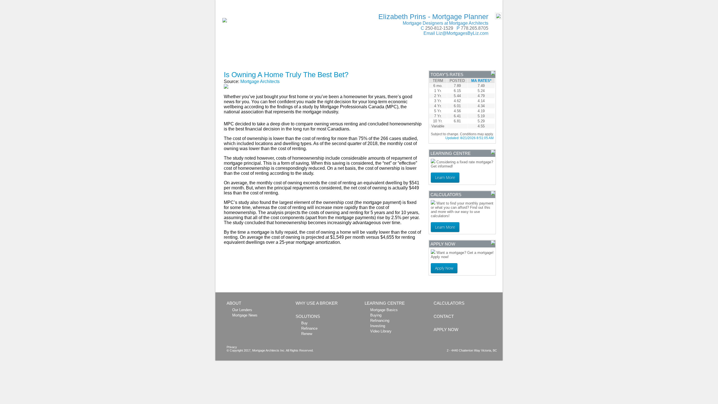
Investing (377, 326)
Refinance (309, 328)
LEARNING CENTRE (414, 57)
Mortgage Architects (260, 81)
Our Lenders (242, 310)
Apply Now (444, 268)
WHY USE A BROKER (279, 57)
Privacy (232, 347)
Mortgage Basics (384, 310)
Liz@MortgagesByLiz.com (462, 33)
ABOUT (237, 57)
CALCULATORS (366, 57)
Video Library (381, 331)
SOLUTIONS (325, 57)
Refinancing (379, 320)
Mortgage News (244, 315)
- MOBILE (490, 3)
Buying (375, 315)
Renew (306, 334)
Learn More (445, 177)
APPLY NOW (242, 65)
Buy (304, 323)
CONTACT (458, 57)
